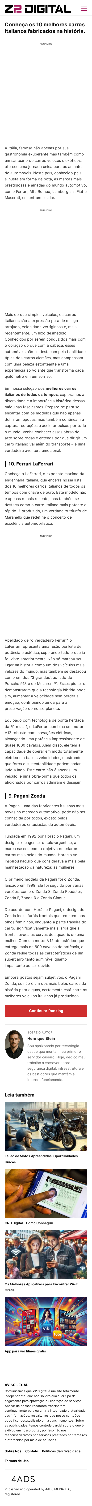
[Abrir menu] (84, 8)
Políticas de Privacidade (61, 1451)
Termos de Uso (17, 1461)
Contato (31, 1451)
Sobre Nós (13, 1451)
